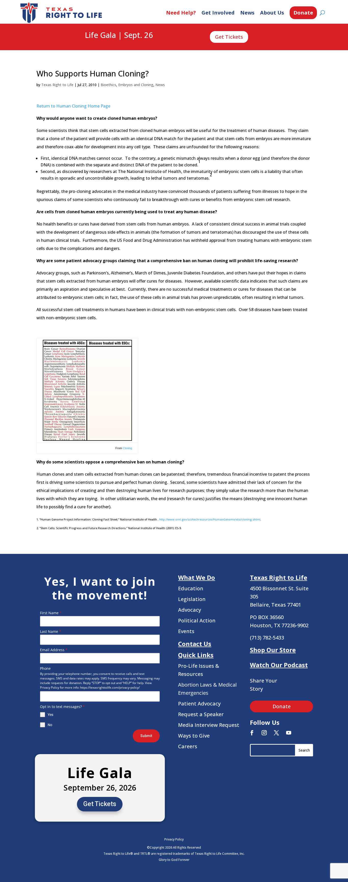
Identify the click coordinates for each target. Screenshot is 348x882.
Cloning (127, 448)
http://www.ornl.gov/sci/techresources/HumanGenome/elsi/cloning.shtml (209, 519)
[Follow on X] (276, 733)
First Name (51, 612)
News (247, 12)
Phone (45, 668)
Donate (303, 12)
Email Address (54, 649)
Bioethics (108, 84)
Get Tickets (229, 36)
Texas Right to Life (57, 84)
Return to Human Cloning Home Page (73, 106)
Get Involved (218, 12)
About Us (272, 12)
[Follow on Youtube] (289, 733)
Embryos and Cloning (135, 84)
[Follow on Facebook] (252, 733)
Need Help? (181, 12)
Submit (146, 736)
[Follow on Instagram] (264, 733)
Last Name (50, 631)
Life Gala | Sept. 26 (119, 35)
